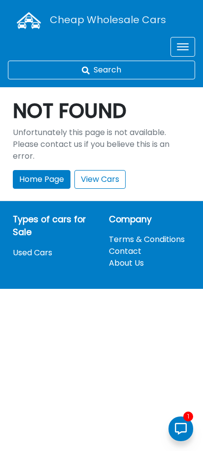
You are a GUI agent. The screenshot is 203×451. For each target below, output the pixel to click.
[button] (182, 47)
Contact (125, 251)
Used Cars (32, 252)
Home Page (41, 179)
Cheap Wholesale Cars (108, 20)
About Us (126, 263)
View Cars (100, 179)
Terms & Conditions (147, 239)
